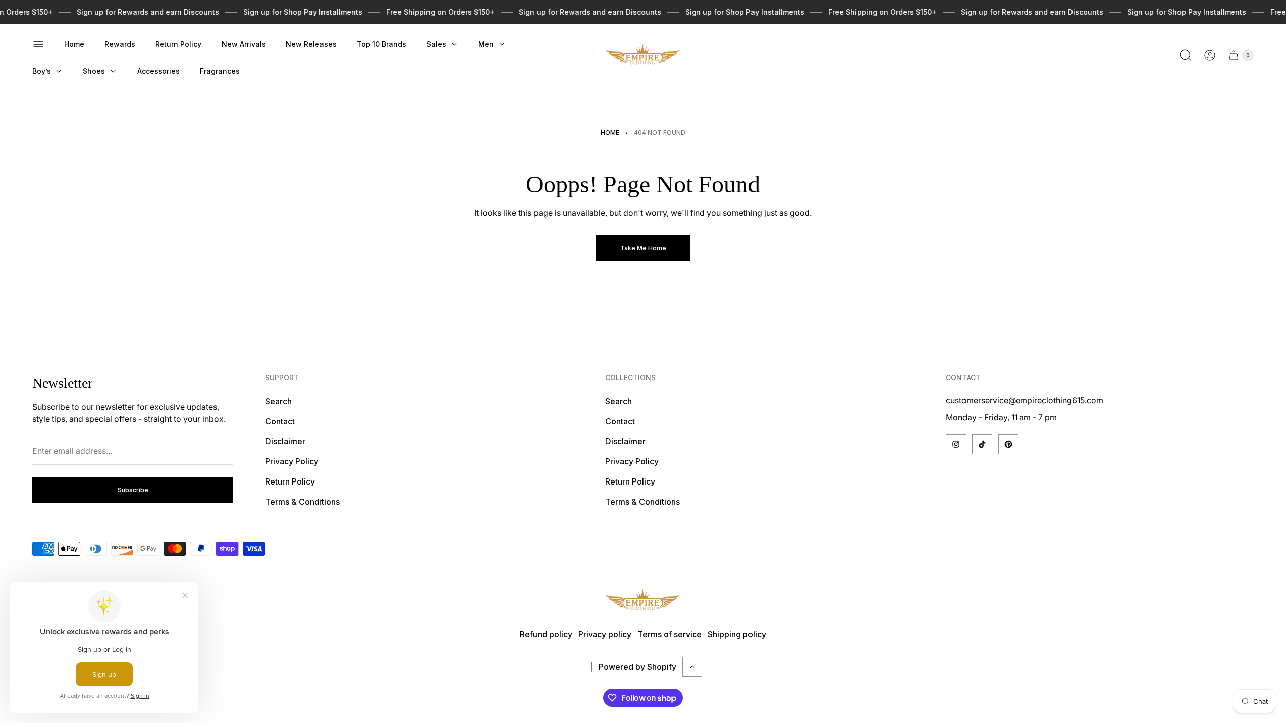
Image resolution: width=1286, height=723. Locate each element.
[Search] (1185, 55)
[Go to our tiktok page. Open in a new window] (982, 444)
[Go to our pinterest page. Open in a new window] (1008, 444)
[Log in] (1210, 55)
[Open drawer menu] (38, 44)
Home (610, 132)
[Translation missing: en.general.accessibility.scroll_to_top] (692, 667)
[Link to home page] (643, 600)
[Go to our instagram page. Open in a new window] (956, 444)
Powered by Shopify (637, 667)
